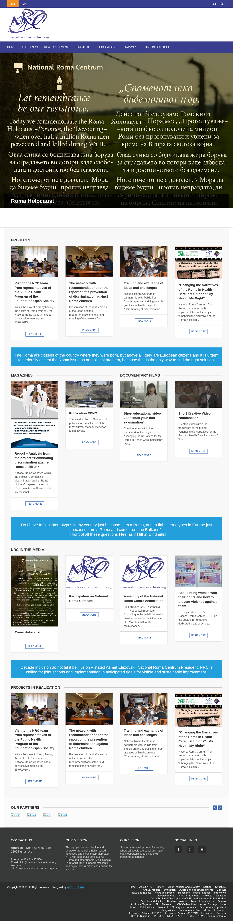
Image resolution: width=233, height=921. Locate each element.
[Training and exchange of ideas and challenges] (143, 261)
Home (11, 47)
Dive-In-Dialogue (157, 47)
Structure (220, 886)
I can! (133, 907)
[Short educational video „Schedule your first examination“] (143, 394)
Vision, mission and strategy (183, 886)
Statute (207, 886)
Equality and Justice (152, 901)
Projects (83, 47)
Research (163, 907)
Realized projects (177, 901)
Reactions (184, 892)
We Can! (221, 895)
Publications (107, 47)
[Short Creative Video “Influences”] (198, 394)
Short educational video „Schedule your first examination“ (142, 418)
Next (230, 143)
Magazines (168, 910)
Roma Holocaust (27, 632)
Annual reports (151, 889)
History (160, 886)
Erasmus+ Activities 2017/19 (181, 913)
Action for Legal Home (213, 904)
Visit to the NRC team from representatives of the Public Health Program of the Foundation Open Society (34, 292)
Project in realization (202, 901)
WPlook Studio (75, 887)
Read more (34, 334)
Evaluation (170, 889)
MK (24, 3)
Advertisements (166, 895)
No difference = (165, 904)
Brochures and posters (213, 907)
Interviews (220, 892)
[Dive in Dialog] (116, 140)
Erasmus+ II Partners (213, 913)
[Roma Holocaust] (34, 591)
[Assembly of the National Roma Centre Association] (143, 573)
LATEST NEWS (185, 915)
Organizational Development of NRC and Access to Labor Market (188, 898)
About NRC (30, 47)
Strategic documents (184, 907)
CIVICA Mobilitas (186, 904)
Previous (3, 143)
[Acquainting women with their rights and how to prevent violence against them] (198, 571)
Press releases (201, 892)
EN (13, 3)
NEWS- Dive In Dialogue (212, 915)
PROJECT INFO (163, 915)
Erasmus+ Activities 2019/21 (145, 913)
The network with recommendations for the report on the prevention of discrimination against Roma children (88, 292)
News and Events (57, 47)
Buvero (222, 901)
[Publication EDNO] (89, 394)
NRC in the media (189, 895)
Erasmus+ (131, 47)
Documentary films (189, 910)
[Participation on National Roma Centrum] (89, 573)
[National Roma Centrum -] (28, 39)
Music (207, 910)
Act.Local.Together (141, 904)
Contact (221, 889)
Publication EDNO (83, 413)
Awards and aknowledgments (196, 889)
